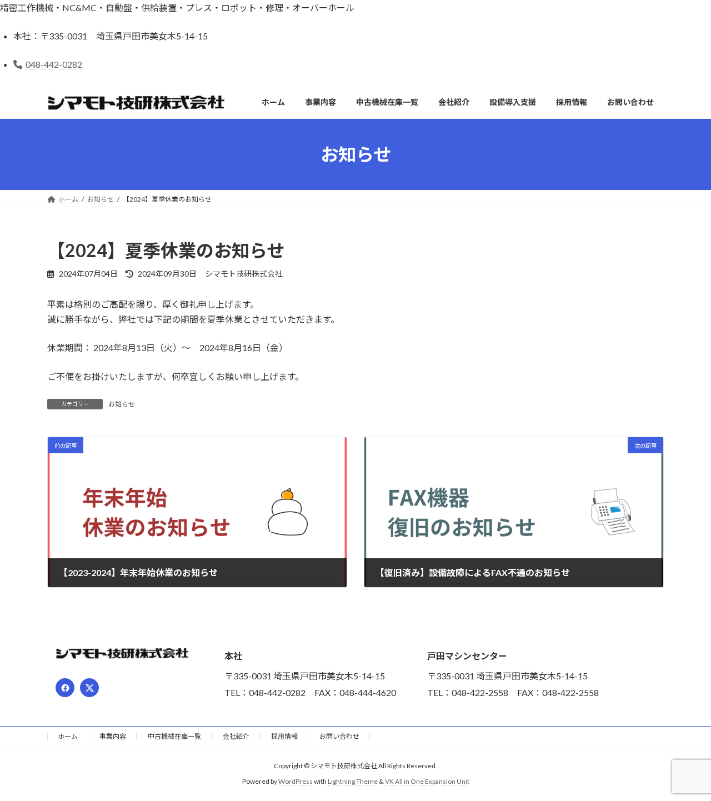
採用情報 (284, 736)
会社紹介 (236, 736)
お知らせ (121, 404)
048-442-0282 (54, 64)
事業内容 (112, 736)
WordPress (295, 781)
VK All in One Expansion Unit (427, 781)
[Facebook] (65, 687)
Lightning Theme (353, 781)
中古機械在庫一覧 (174, 736)
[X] (89, 687)
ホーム (68, 736)
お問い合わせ (339, 736)
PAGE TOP (683, 766)
